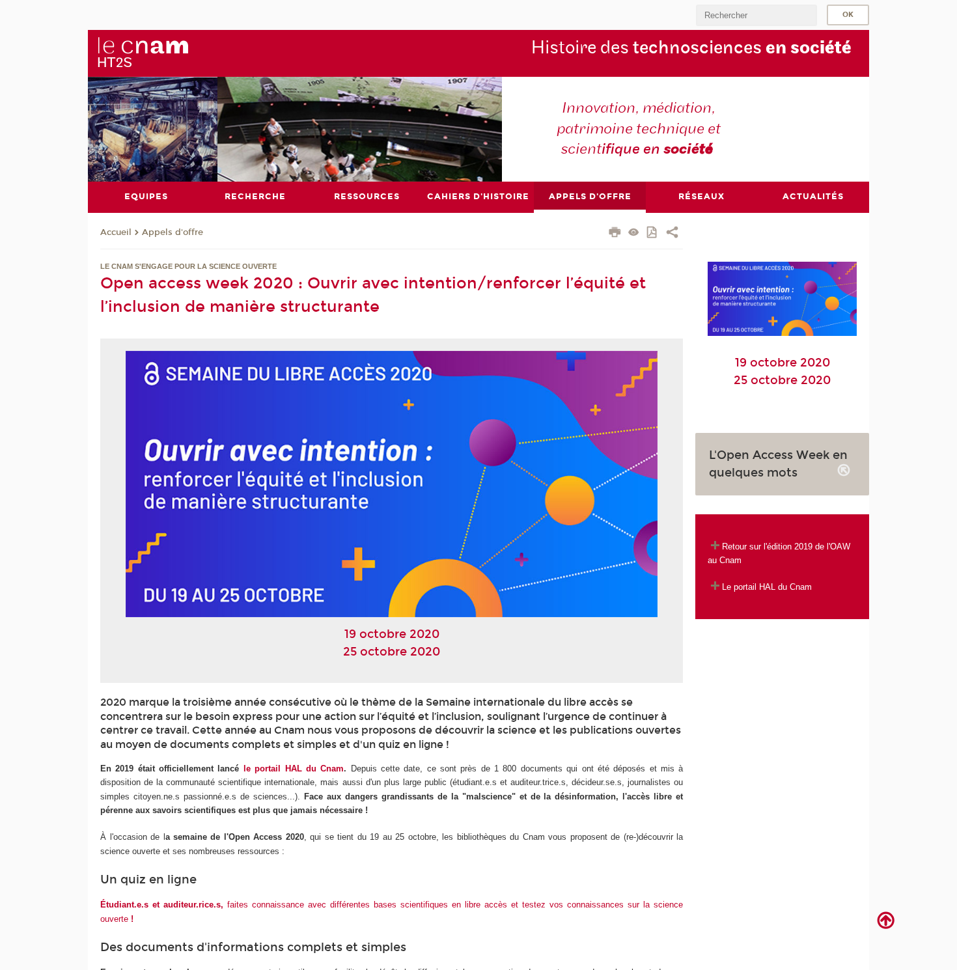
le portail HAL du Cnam (293, 768)
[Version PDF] (652, 233)
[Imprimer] (614, 233)
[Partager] (672, 233)
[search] (756, 15)
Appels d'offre (172, 232)
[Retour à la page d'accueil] (142, 53)
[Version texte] (633, 233)
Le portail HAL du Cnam (767, 587)
